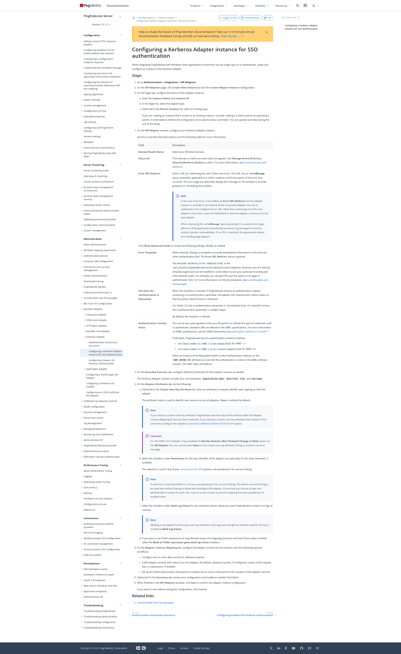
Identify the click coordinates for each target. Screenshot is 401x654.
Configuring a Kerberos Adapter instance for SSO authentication (105, 353)
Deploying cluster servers (97, 204)
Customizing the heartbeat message (103, 67)
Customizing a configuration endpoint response (98, 60)
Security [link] (184, 648)
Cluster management (95, 230)
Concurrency (90, 487)
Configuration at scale (95, 504)
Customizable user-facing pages (100, 297)
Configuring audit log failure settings (98, 129)
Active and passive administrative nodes (101, 212)
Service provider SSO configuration (102, 549)
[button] (315, 5)
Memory (88, 493)
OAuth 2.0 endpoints (94, 580)
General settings (92, 136)
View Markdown (252, 17)
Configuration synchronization (99, 224)
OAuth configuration (94, 406)
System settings (92, 99)
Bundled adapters (93, 309)
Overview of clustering (95, 176)
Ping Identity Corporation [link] (113, 648)
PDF (269, 17)
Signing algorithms (93, 94)
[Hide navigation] (120, 17)
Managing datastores (95, 428)
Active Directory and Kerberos (99, 147)
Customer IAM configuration (98, 261)
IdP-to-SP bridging (93, 532)
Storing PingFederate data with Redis (100, 155)
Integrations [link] (219, 5)
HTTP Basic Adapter (96, 325)
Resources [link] (283, 5)
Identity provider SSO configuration (102, 538)
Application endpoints (95, 591)
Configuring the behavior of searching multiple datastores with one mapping (102, 85)
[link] (91, 6)
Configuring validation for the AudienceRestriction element (99, 52)
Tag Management (93, 423)
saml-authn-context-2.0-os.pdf (248, 331)
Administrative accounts (96, 451)
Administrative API (93, 440)
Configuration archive (95, 110)
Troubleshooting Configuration (100, 622)
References (89, 509)
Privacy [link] (171, 648)
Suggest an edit (230, 17)
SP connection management (98, 543)
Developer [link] (241, 5)
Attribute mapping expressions (100, 250)
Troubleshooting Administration (100, 616)
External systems (92, 554)
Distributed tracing (94, 281)
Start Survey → (230, 36)
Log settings (90, 122)
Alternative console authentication (102, 456)
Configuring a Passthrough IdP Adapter (102, 376)
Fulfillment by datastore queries (100, 401)
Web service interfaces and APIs (100, 585)
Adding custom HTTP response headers (100, 43)
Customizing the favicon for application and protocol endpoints (102, 75)
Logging (88, 476)
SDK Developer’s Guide (95, 569)
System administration (95, 275)
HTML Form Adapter (96, 320)
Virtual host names (93, 417)
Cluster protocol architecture (99, 181)
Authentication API (93, 596)
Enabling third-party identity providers (99, 525)
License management (95, 105)
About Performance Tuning (98, 470)
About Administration (95, 244)
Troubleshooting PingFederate (99, 611)
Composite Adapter (96, 314)
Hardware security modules (98, 498)
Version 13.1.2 (100, 24)
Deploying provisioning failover (100, 219)
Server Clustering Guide (96, 170)
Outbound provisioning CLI (98, 292)
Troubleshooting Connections (99, 627)
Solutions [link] (262, 5)
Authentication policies (96, 255)
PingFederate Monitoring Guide (100, 445)
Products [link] (197, 5)
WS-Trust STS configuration (98, 303)
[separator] (123, 326)
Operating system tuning (97, 481)
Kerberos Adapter (95, 336)
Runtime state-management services (98, 198)
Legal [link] (160, 648)
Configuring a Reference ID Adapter (100, 385)
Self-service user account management (97, 268)
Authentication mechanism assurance (103, 344)
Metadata (89, 142)
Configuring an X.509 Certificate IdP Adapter (102, 394)
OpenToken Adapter (96, 368)
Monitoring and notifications (98, 434)
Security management (95, 412)
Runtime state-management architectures (98, 189)
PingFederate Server (98, 16)
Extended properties (94, 116)
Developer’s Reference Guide (99, 574)
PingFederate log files (95, 286)
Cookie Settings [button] (201, 648)
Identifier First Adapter (98, 331)
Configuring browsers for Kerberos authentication (102, 362)
